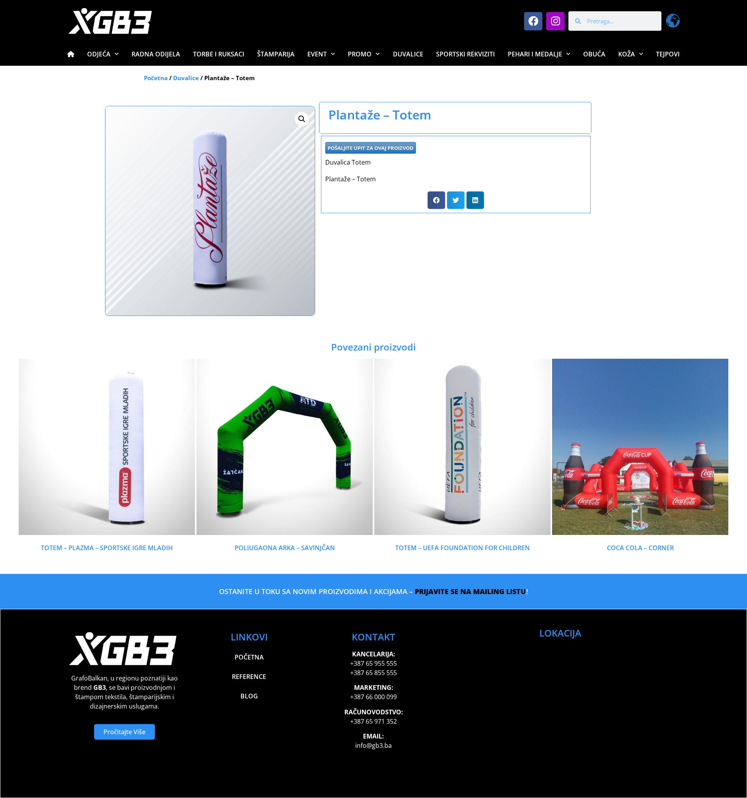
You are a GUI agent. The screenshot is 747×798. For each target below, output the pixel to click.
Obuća (594, 54)
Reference (249, 676)
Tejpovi (668, 54)
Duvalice (408, 54)
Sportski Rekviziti (465, 54)
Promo (360, 54)
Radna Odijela (156, 54)
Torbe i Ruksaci (218, 54)
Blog (249, 696)
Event (317, 54)
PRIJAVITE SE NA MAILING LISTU (470, 591)
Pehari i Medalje (535, 54)
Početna (156, 78)
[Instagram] (555, 21)
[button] (302, 119)
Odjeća (98, 54)
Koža (626, 54)
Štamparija (276, 54)
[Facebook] (533, 21)
